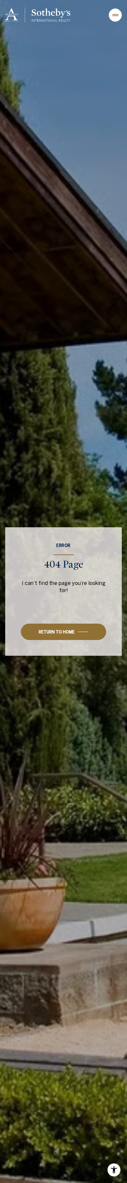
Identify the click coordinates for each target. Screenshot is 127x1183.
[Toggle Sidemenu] (115, 15)
